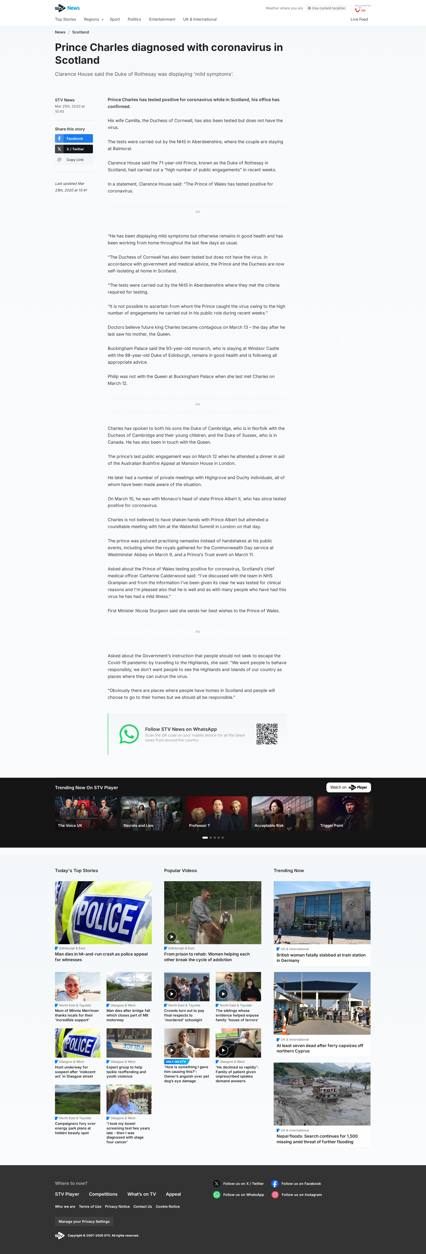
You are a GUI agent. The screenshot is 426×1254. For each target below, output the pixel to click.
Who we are (65, 1206)
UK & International (200, 19)
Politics (134, 19)
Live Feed (359, 19)
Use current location (328, 8)
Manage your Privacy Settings (84, 1221)
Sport (115, 19)
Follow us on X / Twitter (243, 1183)
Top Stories (65, 19)
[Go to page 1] (205, 838)
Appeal (173, 1194)
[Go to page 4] (219, 838)
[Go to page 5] (223, 838)
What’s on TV (141, 1194)
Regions (91, 19)
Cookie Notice (168, 1206)
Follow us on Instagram (302, 1194)
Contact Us (142, 1206)
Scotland (80, 32)
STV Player (67, 1194)
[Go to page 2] (211, 838)
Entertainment (162, 19)
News (60, 32)
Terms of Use (90, 1206)
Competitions (103, 1194)
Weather (272, 8)
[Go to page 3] (215, 838)
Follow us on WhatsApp (243, 1194)
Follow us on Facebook (301, 1183)
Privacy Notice (117, 1206)
